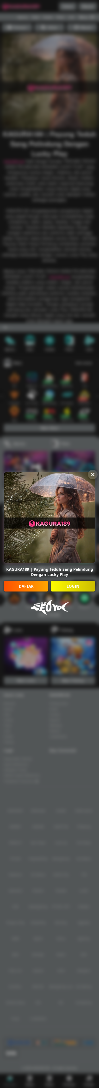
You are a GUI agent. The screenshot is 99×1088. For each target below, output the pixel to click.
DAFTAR (26, 586)
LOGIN (73, 586)
